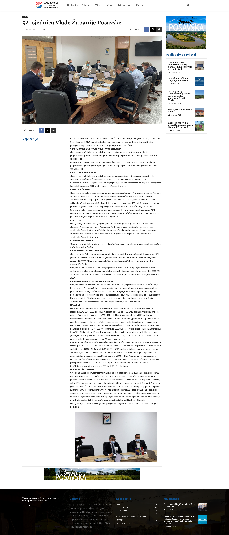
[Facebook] (146, 29)
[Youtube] (28, 505)
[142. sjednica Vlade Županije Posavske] (199, 81)
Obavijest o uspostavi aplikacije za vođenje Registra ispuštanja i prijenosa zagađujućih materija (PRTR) (179, 520)
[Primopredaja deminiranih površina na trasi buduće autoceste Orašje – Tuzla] (199, 94)
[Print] (159, 29)
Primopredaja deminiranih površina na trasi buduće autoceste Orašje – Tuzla (179, 96)
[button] (188, 5)
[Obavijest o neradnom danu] (199, 112)
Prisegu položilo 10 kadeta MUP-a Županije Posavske (179, 505)
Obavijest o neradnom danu (180, 110)
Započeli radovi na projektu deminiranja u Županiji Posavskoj (180, 125)
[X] (153, 29)
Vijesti (25, 17)
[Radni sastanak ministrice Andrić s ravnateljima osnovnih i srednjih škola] (199, 65)
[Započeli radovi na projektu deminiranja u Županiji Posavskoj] (199, 126)
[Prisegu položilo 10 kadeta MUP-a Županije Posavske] (202, 507)
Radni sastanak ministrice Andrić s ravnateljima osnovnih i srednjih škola (180, 65)
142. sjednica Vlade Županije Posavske (178, 79)
